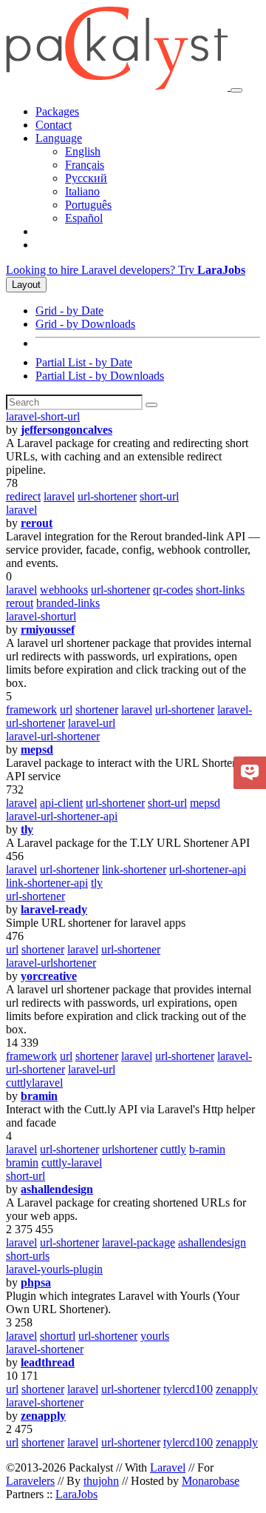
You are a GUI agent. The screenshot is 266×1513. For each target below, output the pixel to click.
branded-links (68, 603)
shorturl (57, 1335)
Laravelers (30, 1481)
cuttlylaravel (34, 1082)
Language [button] (58, 138)
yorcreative (49, 976)
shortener (96, 709)
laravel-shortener (44, 1349)
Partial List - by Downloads (99, 375)
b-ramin (207, 1149)
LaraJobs (76, 1494)
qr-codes (173, 589)
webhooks (64, 589)
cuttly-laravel (71, 1162)
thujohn (101, 1481)
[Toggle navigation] (236, 90)
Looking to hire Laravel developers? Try (125, 270)
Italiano (82, 191)
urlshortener (129, 1149)
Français (84, 164)
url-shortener (107, 496)
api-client (61, 802)
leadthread (48, 1362)
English (82, 151)
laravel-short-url (43, 416)
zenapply (237, 1389)
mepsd (37, 749)
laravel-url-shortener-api (61, 816)
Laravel (167, 1467)
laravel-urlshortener (51, 962)
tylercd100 (188, 1389)
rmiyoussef (48, 629)
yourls (154, 1335)
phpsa (36, 1282)
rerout (36, 523)
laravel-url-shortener (53, 736)
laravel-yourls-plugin (54, 1269)
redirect (23, 496)
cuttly (173, 1149)
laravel (59, 496)
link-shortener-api (47, 882)
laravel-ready (54, 909)
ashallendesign (57, 1189)
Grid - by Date (69, 310)
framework (31, 709)
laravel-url (91, 723)
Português (88, 204)
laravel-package (138, 1242)
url (66, 709)
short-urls (28, 1255)
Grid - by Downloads (85, 324)
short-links (220, 589)
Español (84, 218)
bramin (39, 1096)
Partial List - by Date (83, 362)
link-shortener (134, 869)
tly (27, 829)
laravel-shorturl (41, 616)
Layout (26, 284)
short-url (159, 496)
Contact (53, 124)
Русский (86, 178)
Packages (57, 111)
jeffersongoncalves (66, 429)
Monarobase (210, 1481)
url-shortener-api (207, 869)
